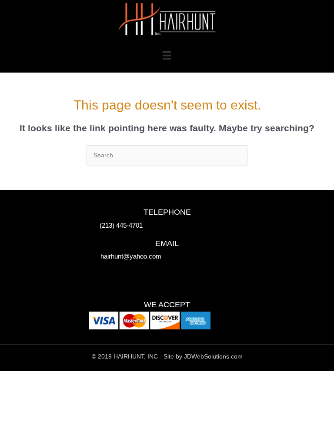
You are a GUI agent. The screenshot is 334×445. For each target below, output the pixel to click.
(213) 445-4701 (121, 225)
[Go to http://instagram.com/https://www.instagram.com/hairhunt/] (130, 279)
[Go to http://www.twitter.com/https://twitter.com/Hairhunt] (112, 279)
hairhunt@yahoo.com (130, 256)
